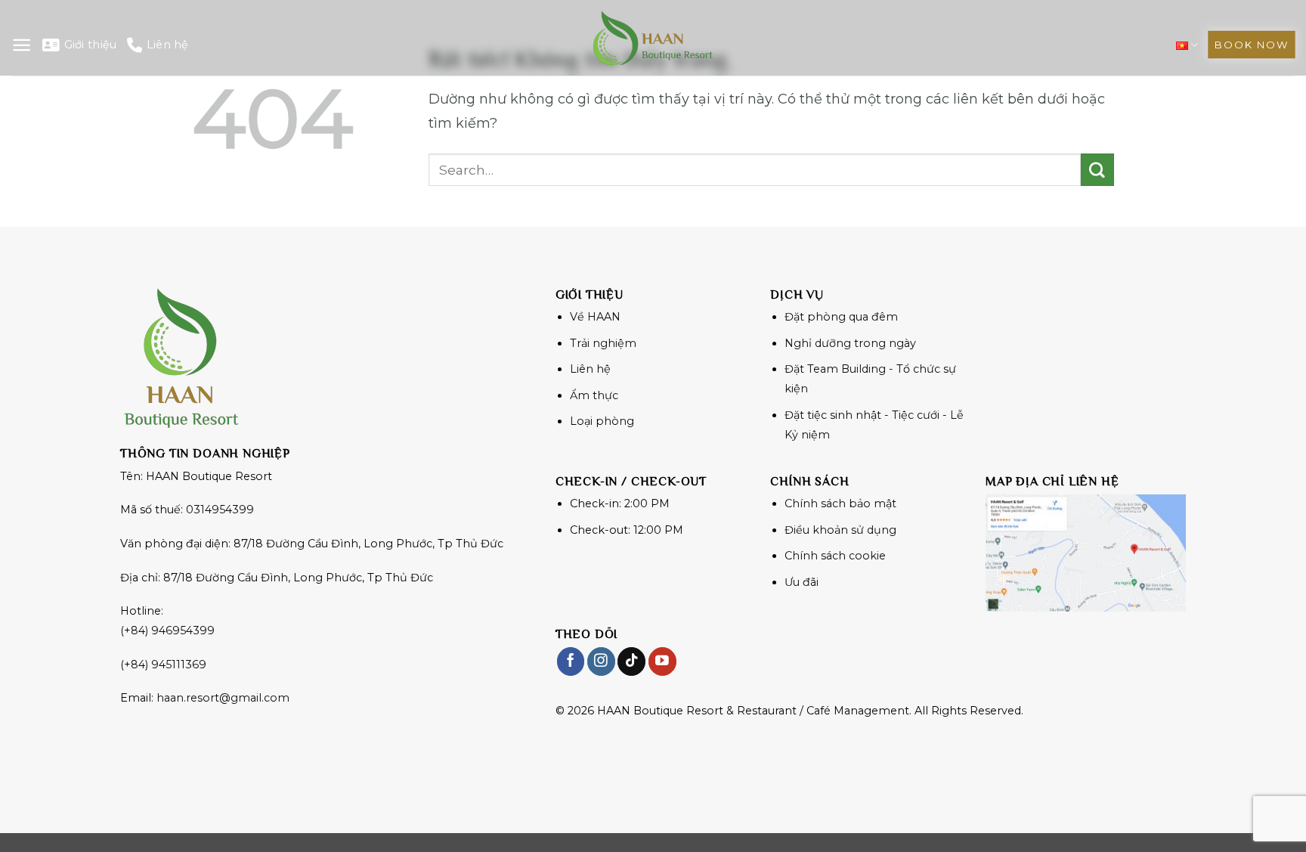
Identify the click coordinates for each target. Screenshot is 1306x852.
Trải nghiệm (603, 343)
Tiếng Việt (1187, 45)
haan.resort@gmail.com (222, 698)
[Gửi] (1097, 170)
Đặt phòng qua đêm (841, 317)
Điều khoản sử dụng (840, 530)
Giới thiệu (90, 44)
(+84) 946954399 (167, 630)
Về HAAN (595, 317)
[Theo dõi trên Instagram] (601, 661)
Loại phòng (602, 421)
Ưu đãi (802, 582)
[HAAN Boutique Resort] (653, 38)
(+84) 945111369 (163, 664)
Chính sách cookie (835, 555)
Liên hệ (167, 44)
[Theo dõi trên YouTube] (662, 661)
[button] (21, 45)
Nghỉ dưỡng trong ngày (850, 343)
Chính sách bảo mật (840, 503)
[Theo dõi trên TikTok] (631, 661)
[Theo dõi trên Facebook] (571, 661)
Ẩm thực (594, 395)
